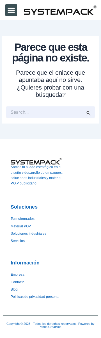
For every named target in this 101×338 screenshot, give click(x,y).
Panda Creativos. (50, 326)
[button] (11, 10)
